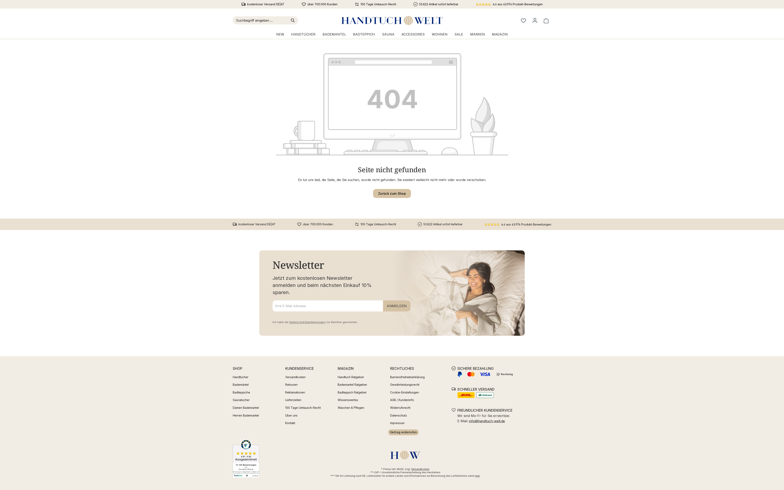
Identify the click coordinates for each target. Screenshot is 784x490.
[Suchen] (293, 20)
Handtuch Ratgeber (351, 377)
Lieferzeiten (293, 400)
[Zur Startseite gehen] (391, 20)
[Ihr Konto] (535, 20)
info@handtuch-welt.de (487, 421)
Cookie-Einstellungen (404, 392)
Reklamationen (295, 392)
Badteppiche (241, 392)
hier (477, 475)
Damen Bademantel (246, 407)
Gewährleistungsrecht (404, 384)
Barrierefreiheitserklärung (407, 377)
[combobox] (261, 20)
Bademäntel (241, 384)
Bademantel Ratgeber (352, 384)
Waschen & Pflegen (351, 407)
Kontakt (290, 423)
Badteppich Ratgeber (352, 392)
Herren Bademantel (246, 415)
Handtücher (240, 377)
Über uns (291, 415)
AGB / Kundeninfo (402, 400)
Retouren (291, 384)
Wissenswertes (348, 400)
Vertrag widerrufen (403, 432)
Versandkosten (295, 377)
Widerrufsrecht (400, 407)
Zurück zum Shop (392, 193)
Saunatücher (241, 400)
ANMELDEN (397, 306)
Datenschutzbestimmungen (307, 322)
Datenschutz (398, 415)
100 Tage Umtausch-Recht (303, 407)
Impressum (397, 423)
